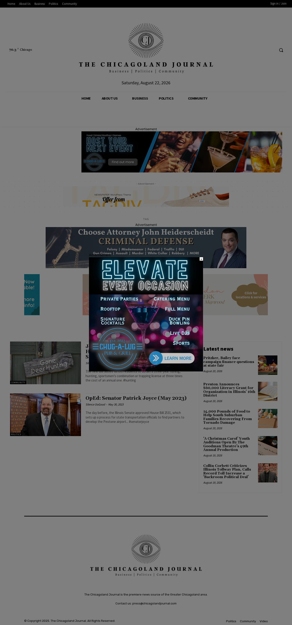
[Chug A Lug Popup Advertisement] (146, 370)
